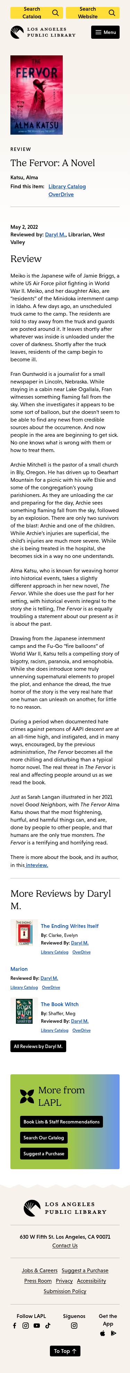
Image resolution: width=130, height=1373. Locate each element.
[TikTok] (48, 1325)
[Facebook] (14, 1325)
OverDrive (61, 194)
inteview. (36, 865)
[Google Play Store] (114, 1333)
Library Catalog (67, 186)
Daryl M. (55, 234)
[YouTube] (37, 1325)
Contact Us (65, 1245)
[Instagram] (25, 1325)
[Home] (43, 32)
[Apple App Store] (102, 1333)
